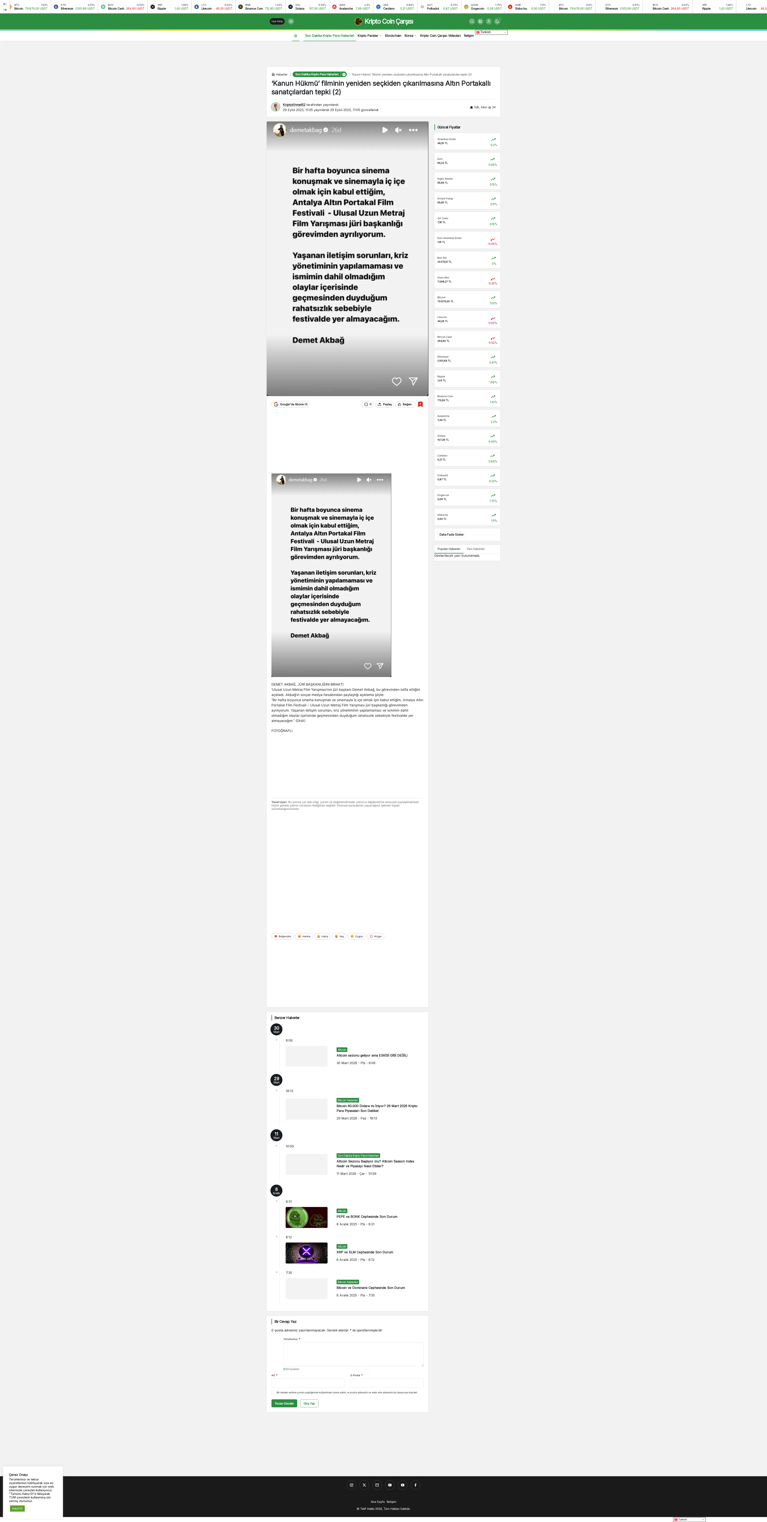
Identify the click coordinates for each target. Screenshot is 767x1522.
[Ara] (472, 21)
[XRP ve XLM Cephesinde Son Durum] (347, 1251)
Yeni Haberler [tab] (476, 549)
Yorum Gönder (284, 1403)
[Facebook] (415, 1485)
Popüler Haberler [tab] (449, 549)
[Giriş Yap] (489, 21)
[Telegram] (377, 1485)
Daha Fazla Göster (452, 534)
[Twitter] (364, 1485)
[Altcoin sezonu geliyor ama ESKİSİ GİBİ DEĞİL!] (347, 1047)
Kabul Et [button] (17, 1508)
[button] (480, 21)
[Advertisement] (383, 53)
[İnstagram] (351, 1485)
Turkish (485, 32)
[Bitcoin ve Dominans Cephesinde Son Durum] (347, 1287)
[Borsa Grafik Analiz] (402, 1485)
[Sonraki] (5, 9)
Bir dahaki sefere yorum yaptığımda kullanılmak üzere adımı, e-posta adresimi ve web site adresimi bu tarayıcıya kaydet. (347, 1392)
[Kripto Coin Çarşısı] (390, 1485)
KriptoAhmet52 (294, 105)
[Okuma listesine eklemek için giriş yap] (420, 404)
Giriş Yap (309, 1403)
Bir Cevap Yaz (285, 1321)
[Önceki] (5, 4)
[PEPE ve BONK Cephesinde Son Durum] (347, 1208)
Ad (274, 1375)
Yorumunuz (291, 1339)
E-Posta (357, 1375)
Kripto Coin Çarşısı (389, 21)
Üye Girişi (277, 21)
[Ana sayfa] (295, 35)
